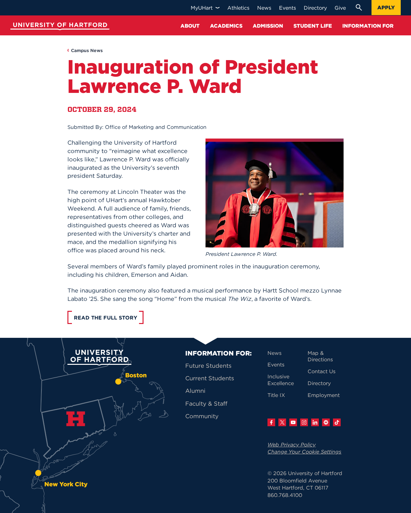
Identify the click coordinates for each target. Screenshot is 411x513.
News (274, 353)
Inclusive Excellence (280, 379)
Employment (324, 395)
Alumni (195, 390)
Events (275, 364)
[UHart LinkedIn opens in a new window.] (315, 422)
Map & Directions (320, 356)
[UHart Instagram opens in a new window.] (304, 422)
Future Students (208, 365)
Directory (319, 383)
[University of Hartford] (58, 27)
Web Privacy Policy (291, 444)
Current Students (209, 378)
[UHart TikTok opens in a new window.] (337, 422)
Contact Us (322, 371)
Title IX (276, 395)
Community (202, 416)
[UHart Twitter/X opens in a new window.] (282, 422)
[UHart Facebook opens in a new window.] (271, 422)
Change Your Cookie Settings (304, 451)
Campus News (87, 50)
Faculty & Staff (206, 403)
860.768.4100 (284, 495)
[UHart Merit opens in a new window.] (326, 422)
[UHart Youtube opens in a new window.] (293, 422)
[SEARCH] (359, 7)
